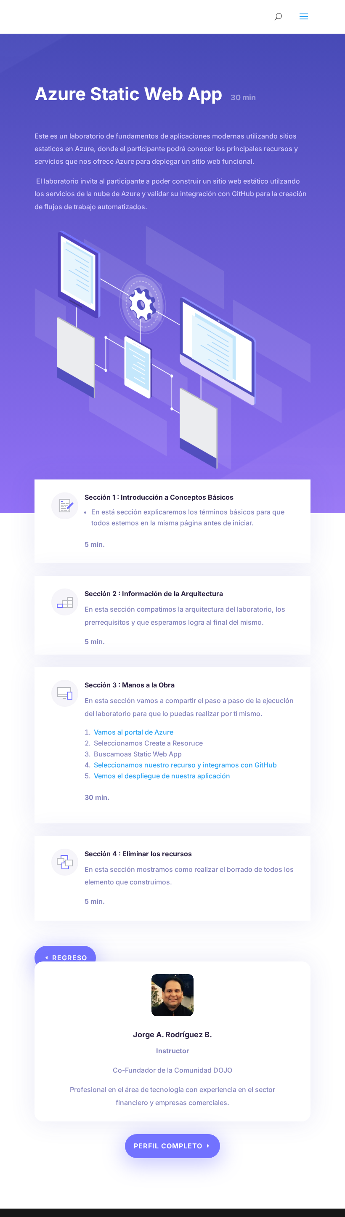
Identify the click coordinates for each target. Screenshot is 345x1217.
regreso (69, 957)
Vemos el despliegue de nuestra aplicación (161, 776)
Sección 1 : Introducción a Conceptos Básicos (159, 497)
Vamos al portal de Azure (132, 732)
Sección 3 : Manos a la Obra (130, 685)
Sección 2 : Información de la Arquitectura (154, 593)
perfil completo (168, 1146)
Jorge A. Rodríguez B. (172, 1034)
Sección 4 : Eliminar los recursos (138, 854)
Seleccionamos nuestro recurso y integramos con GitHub (185, 765)
